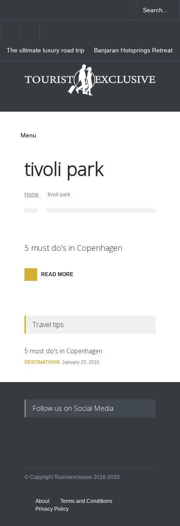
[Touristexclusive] (90, 83)
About (42, 501)
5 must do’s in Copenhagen (73, 248)
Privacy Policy (52, 509)
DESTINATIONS (42, 362)
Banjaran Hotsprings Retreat (133, 50)
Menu (28, 135)
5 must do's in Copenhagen (63, 351)
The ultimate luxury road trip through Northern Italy (45, 50)
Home (31, 194)
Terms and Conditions (86, 501)
